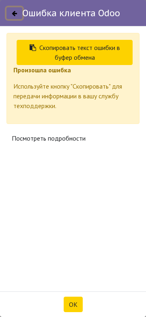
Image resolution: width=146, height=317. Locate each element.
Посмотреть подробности (49, 138)
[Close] (14, 13)
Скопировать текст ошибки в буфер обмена (79, 52)
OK (73, 304)
